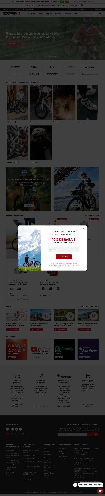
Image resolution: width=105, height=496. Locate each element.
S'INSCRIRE (64, 256)
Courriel (53, 250)
